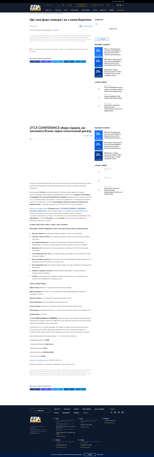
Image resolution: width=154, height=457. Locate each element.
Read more (100, 454)
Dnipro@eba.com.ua (61, 447)
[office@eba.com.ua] (62, 5)
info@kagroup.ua (42, 360)
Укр (123, 5)
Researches (103, 10)
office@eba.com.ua (61, 436)
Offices (95, 10)
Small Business (85, 10)
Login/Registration (97, 5)
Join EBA (69, 5)
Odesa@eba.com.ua (85, 447)
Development (75, 10)
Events (66, 10)
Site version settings (117, 1)
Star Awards (120, 10)
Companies (82, 5)
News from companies (36, 13)
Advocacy (58, 10)
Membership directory (49, 13)
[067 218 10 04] (58, 5)
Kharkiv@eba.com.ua (109, 422)
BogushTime (59, 13)
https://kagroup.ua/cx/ (68, 364)
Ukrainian (55, 30)
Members (111, 10)
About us (48, 10)
